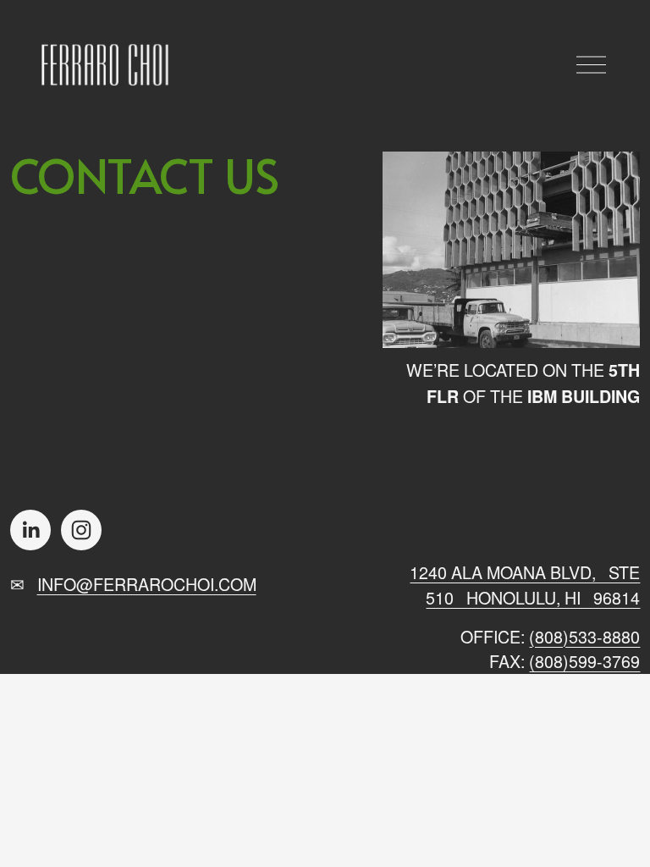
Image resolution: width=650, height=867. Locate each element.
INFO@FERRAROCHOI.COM (146, 584)
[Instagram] (81, 530)
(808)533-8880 (584, 636)
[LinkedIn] (30, 530)
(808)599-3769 (584, 661)
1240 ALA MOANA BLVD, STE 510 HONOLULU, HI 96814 (525, 585)
